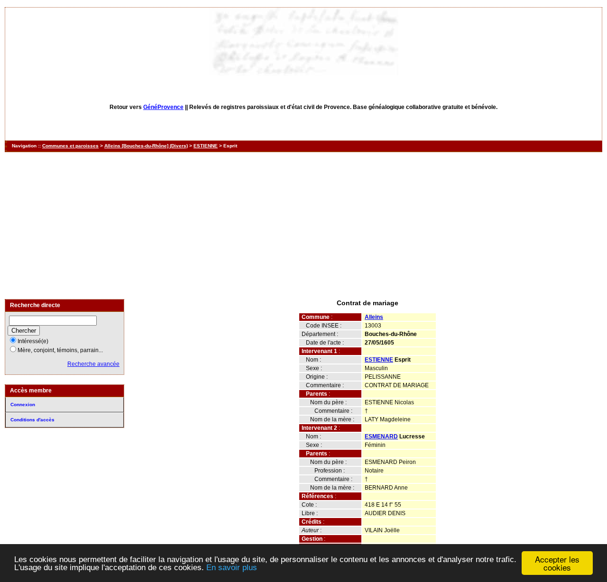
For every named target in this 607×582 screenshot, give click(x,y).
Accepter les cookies (557, 563)
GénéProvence (163, 107)
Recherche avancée (93, 364)
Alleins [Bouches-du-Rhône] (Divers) (146, 145)
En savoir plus (231, 567)
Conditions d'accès (32, 419)
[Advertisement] (303, 225)
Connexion (22, 404)
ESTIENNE (205, 145)
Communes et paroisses (70, 145)
